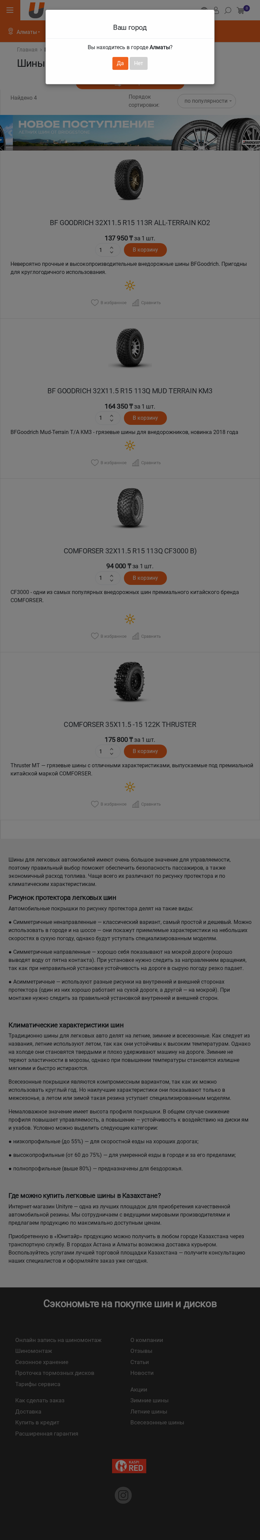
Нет (138, 63)
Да (120, 63)
